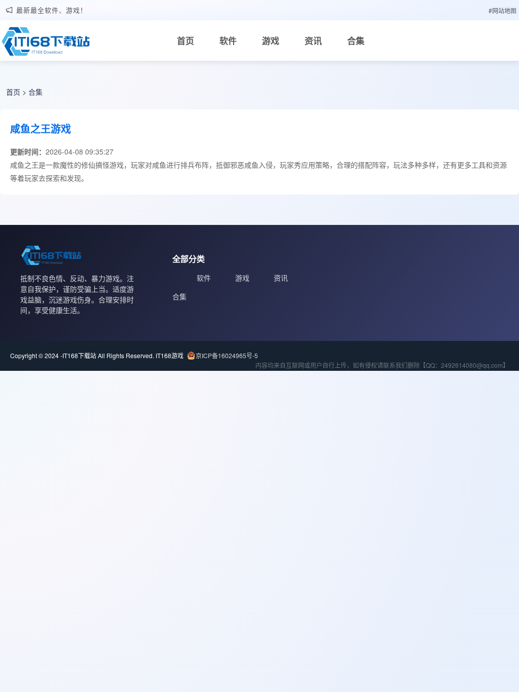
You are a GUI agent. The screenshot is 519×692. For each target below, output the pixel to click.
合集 (355, 40)
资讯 (313, 40)
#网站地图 (502, 10)
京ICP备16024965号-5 (227, 355)
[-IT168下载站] (45, 44)
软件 (228, 40)
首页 (185, 40)
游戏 (270, 40)
